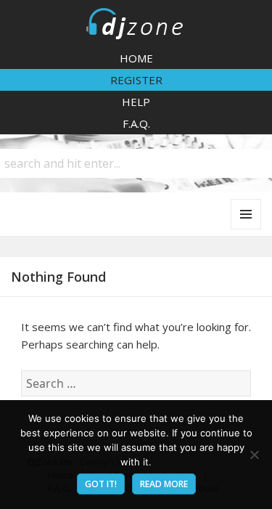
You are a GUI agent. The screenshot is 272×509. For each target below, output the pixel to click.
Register (136, 80)
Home (136, 58)
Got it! (101, 484)
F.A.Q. (136, 123)
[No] (254, 454)
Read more (164, 484)
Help (136, 101)
